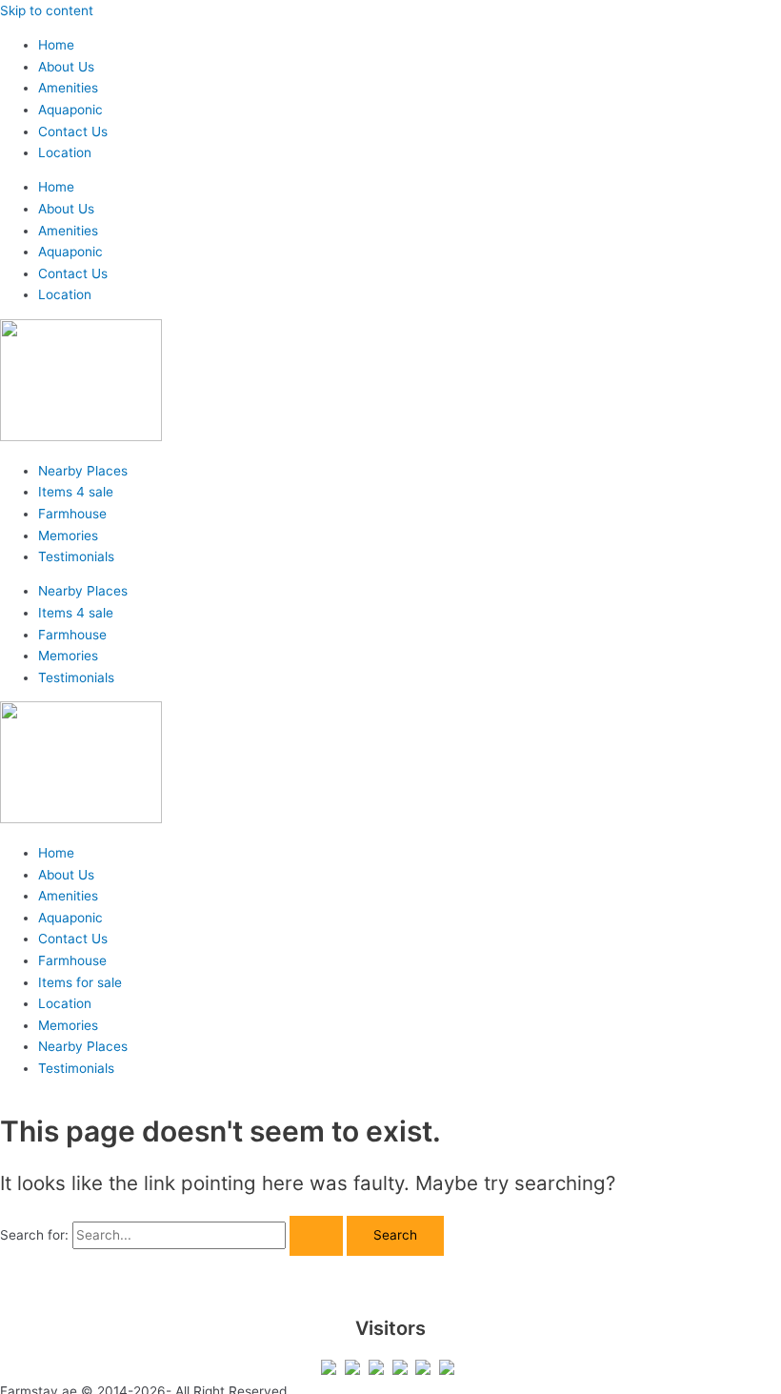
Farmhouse (72, 513)
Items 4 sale (75, 491)
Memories (68, 535)
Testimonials (76, 556)
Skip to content (46, 10)
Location (64, 152)
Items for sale (80, 982)
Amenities (68, 87)
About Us (66, 66)
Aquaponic (70, 109)
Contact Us (73, 131)
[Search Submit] (316, 1236)
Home (56, 44)
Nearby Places (83, 470)
